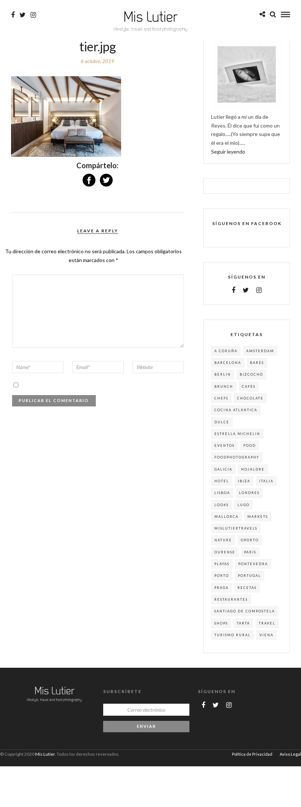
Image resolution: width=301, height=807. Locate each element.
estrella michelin (237, 434)
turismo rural (232, 635)
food (249, 445)
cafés (248, 386)
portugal (249, 576)
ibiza (244, 481)
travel (267, 623)
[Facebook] (233, 290)
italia (266, 481)
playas (221, 564)
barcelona (227, 363)
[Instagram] (33, 15)
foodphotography (236, 457)
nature (223, 540)
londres (249, 493)
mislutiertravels (235, 528)
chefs (221, 398)
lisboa (222, 493)
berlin (222, 374)
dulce (221, 422)
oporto (250, 540)
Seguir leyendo (228, 151)
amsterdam (260, 351)
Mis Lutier (45, 754)
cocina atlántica (235, 410)
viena (266, 635)
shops (221, 623)
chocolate (250, 398)
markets (257, 517)
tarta (243, 623)
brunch (223, 386)
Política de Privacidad (252, 754)
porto (221, 576)
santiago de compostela (244, 611)
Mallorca (226, 517)
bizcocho (251, 374)
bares (257, 363)
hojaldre (253, 469)
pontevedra (253, 564)
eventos (224, 445)
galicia (223, 469)
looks (221, 505)
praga (221, 588)
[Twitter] (246, 290)
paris (250, 552)
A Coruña (225, 351)
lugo (243, 505)
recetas (247, 588)
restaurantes (231, 599)
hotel (221, 481)
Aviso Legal (290, 754)
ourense (224, 552)
